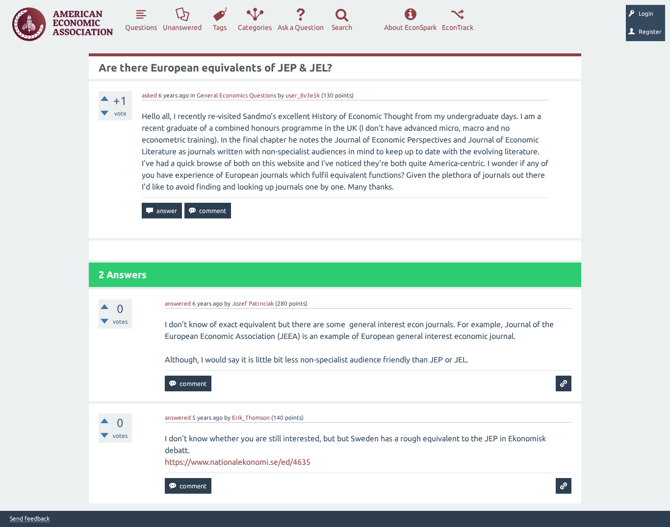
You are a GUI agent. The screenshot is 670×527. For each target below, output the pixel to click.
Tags (220, 27)
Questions (141, 27)
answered (178, 303)
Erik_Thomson (251, 417)
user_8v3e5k (302, 95)
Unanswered (182, 27)
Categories (255, 27)
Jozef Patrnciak (253, 303)
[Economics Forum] (62, 24)
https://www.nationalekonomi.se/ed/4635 (237, 461)
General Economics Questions (236, 95)
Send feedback (30, 519)
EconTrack (457, 27)
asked (149, 95)
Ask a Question (301, 27)
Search (342, 27)
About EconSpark (410, 27)
